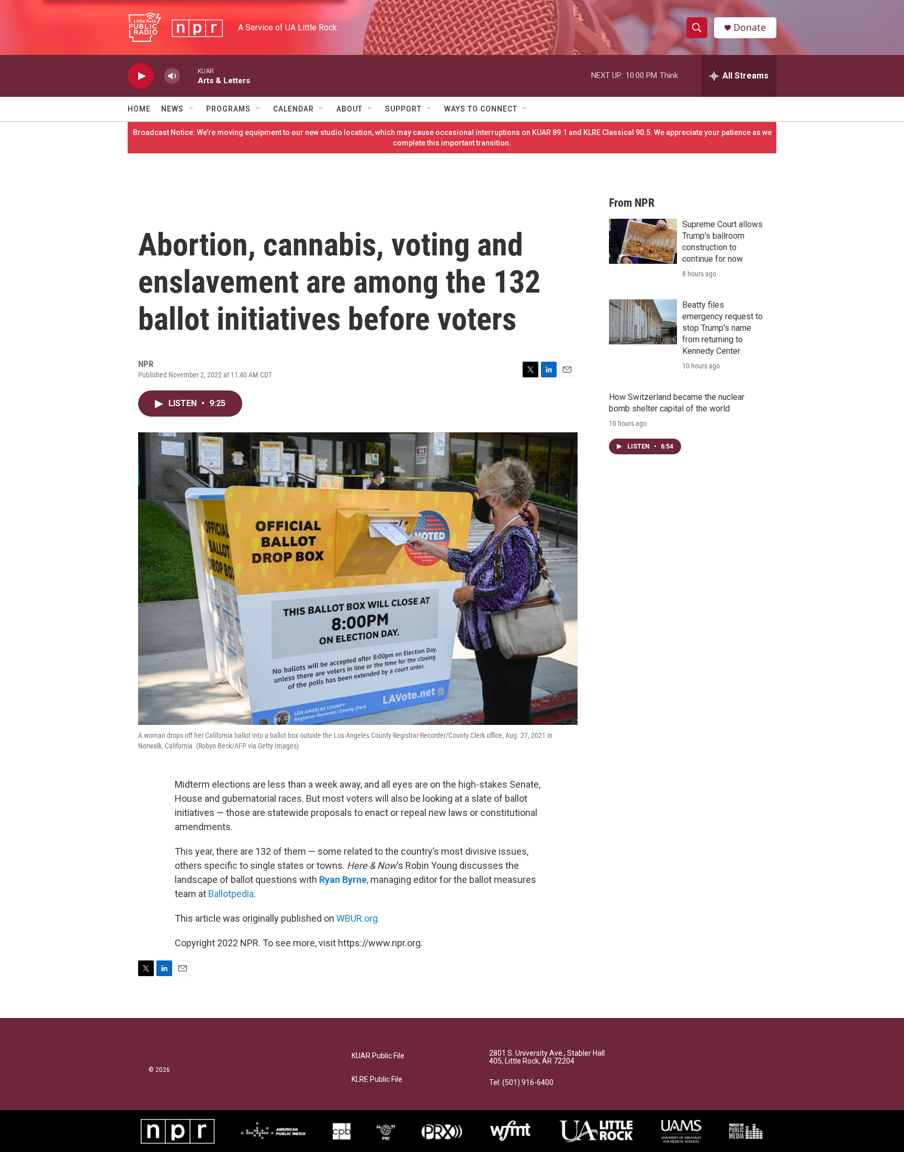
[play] (140, 76)
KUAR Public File (378, 1056)
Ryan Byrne (343, 879)
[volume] (172, 76)
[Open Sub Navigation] (191, 109)
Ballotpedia (231, 893)
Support (403, 109)
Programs (228, 109)
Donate (749, 27)
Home (139, 109)
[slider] (188, 75)
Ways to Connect (480, 109)
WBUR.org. (358, 918)
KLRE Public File (377, 1079)
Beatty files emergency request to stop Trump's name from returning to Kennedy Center (722, 328)
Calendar (293, 109)
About (349, 109)
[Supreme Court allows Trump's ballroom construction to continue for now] (643, 241)
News (172, 109)
